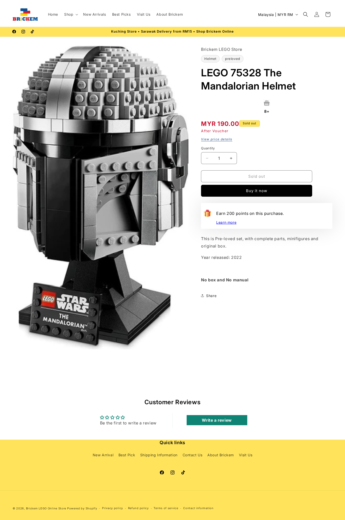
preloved (232, 59)
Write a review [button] (217, 419)
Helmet (210, 59)
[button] (70, 14)
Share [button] (211, 295)
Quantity (208, 148)
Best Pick (126, 455)
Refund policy (138, 508)
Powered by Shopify (82, 508)
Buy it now (256, 190)
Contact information (198, 508)
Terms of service (166, 508)
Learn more (226, 222)
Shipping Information (159, 455)
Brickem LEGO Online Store (46, 508)
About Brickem (220, 455)
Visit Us (246, 455)
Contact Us (193, 455)
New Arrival (103, 455)
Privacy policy (112, 508)
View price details (216, 139)
